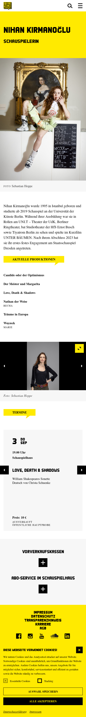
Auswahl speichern (43, 691)
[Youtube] (41, 636)
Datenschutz (43, 616)
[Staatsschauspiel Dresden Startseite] (8, 6)
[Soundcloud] (54, 636)
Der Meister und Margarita (22, 284)
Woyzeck (9, 323)
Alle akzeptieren (43, 701)
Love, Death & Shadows (19, 292)
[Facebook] (18, 636)
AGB (43, 628)
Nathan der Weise (15, 301)
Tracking (48, 681)
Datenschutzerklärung (15, 711)
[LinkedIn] (67, 636)
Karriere (43, 624)
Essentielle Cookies (20, 681)
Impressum (35, 711)
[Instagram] (30, 636)
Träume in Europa (16, 314)
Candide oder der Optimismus (24, 275)
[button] (70, 5)
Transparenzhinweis (43, 620)
